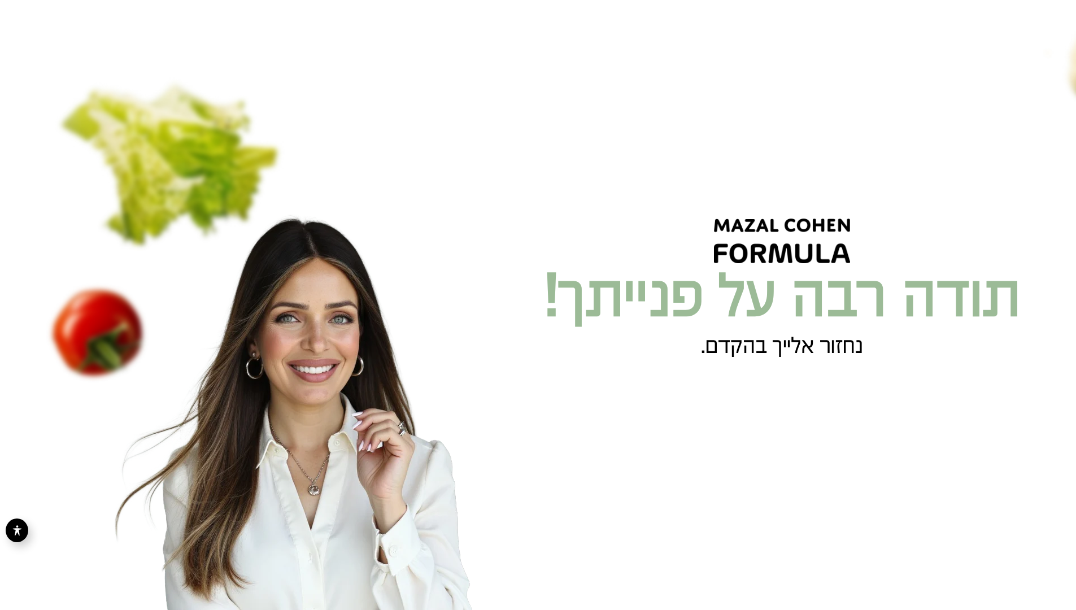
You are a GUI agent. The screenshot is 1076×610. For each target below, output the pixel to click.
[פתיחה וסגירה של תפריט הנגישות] (17, 530)
